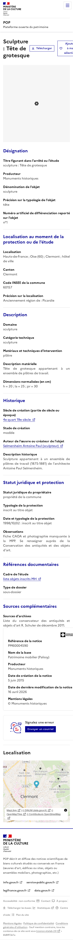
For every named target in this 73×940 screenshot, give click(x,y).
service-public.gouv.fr (40, 882)
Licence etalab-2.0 (46, 931)
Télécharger (44, 48)
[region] (36, 791)
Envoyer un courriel (40, 729)
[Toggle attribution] (65, 810)
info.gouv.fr (11, 882)
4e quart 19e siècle (17, 419)
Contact (45, 901)
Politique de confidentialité (38, 923)
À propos (61, 901)
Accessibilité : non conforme (19, 901)
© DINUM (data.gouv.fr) (34, 810)
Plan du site (22, 915)
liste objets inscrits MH (20, 579)
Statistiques (43, 908)
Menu (67, 5)
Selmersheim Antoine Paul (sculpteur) (31, 445)
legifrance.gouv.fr (15, 891)
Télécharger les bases (19, 908)
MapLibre (12, 810)
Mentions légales (12, 923)
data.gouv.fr (42, 891)
